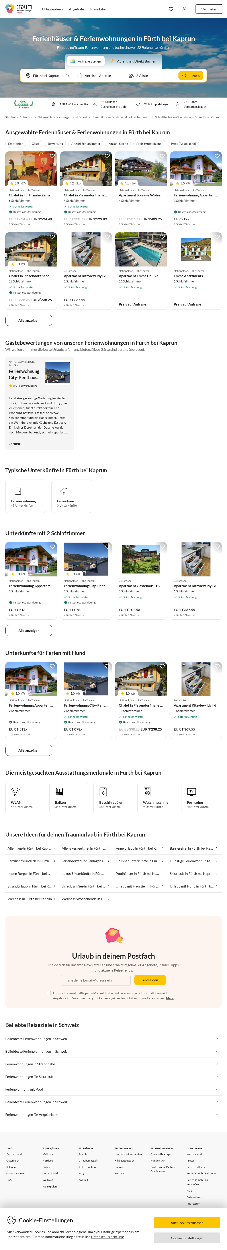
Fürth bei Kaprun (209, 117)
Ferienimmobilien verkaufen (197, 1182)
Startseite (11, 117)
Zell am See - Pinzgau (97, 117)
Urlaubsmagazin (88, 1160)
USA (9, 1179)
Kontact (119, 1173)
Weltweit (48, 1179)
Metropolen (50, 1186)
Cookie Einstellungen (187, 1238)
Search (82, 1154)
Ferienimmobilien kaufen (202, 1173)
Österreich (45, 117)
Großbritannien (15, 1173)
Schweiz (11, 1167)
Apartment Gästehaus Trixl (140, 586)
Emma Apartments (188, 276)
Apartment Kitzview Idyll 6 (85, 276)
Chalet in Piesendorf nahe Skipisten (37, 276)
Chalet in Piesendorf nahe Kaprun (90, 195)
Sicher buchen (87, 1167)
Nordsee (48, 1160)
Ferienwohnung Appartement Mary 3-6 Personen (48, 586)
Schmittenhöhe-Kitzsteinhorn (174, 117)
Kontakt (83, 1179)
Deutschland (14, 1154)
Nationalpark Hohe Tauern (132, 117)
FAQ (81, 1173)
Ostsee (47, 1167)
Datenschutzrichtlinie (107, 1236)
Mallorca (48, 1154)
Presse (190, 1160)
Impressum (193, 1203)
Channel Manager (161, 1154)
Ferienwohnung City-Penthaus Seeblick (24, 377)
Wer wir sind (194, 1154)
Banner (119, 1167)
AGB (189, 1190)
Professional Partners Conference (163, 1169)
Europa (28, 117)
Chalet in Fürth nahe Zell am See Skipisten (42, 195)
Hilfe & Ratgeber (124, 1160)
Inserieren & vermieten (128, 1154)
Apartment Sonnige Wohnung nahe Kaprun (152, 195)
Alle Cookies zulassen (187, 1223)
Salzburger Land (67, 117)
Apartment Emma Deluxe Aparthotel (147, 276)
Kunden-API (158, 1160)
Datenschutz (194, 1197)
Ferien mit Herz (196, 1167)
